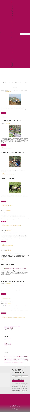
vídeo (13, 174)
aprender (16, 355)
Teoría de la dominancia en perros (9, 329)
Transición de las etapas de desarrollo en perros (12, 326)
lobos (18, 359)
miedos (5, 360)
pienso (4, 362)
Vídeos (14, 64)
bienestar (3, 174)
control (11, 245)
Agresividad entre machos (8, 327)
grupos (3, 225)
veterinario (17, 362)
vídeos (21, 362)
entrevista (23, 317)
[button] (15, 34)
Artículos (3, 204)
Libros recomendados (7, 344)
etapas (6, 359)
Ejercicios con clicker (7, 264)
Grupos (13, 10)
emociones (26, 358)
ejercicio (3, 148)
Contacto (13, 66)
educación (20, 358)
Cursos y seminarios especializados (15, 26)
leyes (16, 359)
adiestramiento (4, 245)
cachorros (5, 356)
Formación (14, 21)
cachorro (9, 317)
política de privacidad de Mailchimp (16, 387)
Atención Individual (15, 2)
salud (6, 148)
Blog (13, 28)
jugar (11, 359)
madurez (21, 359)
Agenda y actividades (7, 338)
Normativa (6, 345)
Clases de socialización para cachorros (16, 16)
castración (8, 356)
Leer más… (4, 113)
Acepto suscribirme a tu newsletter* (19, 379)
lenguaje (8, 260)
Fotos (14, 65)
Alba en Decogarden (7, 301)
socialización (9, 148)
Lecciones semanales (7, 343)
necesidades (9, 360)
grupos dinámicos (8, 225)
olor (10, 298)
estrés (3, 205)
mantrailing (24, 359)
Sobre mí (13, 1)
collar (12, 356)
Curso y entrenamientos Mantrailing (16, 19)
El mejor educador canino (8, 328)
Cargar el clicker (6, 229)
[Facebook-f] (21, 399)
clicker (9, 245)
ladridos (5, 205)
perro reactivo (10, 205)
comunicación (4, 260)
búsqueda (4, 298)
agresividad (12, 355)
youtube (22, 362)
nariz (7, 298)
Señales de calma (6, 249)
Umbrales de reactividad (8, 178)
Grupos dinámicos (6, 209)
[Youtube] (23, 399)
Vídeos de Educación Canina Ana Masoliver (14, 90)
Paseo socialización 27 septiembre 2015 (12, 152)
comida (13, 356)
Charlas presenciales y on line (16, 23)
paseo (7, 174)
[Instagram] (28, 399)
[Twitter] (25, 399)
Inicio (13, 0)
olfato (9, 298)
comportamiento (19, 356)
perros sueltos (13, 225)
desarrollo (11, 358)
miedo (27, 359)
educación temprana (17, 317)
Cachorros (15, 5)
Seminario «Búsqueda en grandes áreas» (13, 281)
